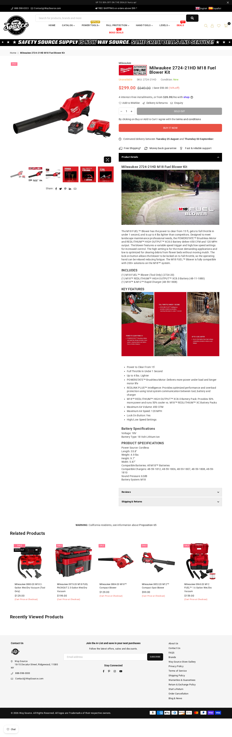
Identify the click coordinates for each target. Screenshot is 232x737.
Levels (164, 25)
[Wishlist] (218, 25)
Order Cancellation (178, 693)
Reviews (126, 492)
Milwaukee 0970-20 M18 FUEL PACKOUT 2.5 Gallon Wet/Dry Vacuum (34, 588)
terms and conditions (188, 119)
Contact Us (174, 648)
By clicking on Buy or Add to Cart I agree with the (160, 119)
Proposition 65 (147, 525)
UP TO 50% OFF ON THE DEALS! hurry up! (116, 2)
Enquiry (178, 102)
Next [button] (110, 113)
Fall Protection (117, 25)
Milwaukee (125, 63)
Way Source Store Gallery (182, 661)
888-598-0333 (21, 8)
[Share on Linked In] (70, 188)
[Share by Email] (75, 188)
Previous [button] (13, 113)
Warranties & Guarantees (182, 680)
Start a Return (176, 689)
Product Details (130, 157)
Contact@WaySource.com (47, 8)
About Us (173, 643)
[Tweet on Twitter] (60, 188)
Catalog (67, 25)
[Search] (206, 25)
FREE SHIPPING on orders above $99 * (117, 8)
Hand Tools (143, 25)
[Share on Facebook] (56, 188)
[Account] (212, 25)
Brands (172, 657)
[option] (61, 113)
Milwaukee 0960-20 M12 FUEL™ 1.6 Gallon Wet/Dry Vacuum (159, 588)
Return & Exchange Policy (182, 684)
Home (52, 25)
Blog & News (175, 698)
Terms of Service (178, 670)
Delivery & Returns (157, 102)
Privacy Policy (176, 666)
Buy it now (170, 127)
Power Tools (90, 24)
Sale (14, 64)
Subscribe (155, 657)
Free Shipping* (132, 148)
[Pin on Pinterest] (65, 188)
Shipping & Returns (132, 501)
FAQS (171, 652)
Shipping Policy (177, 675)
